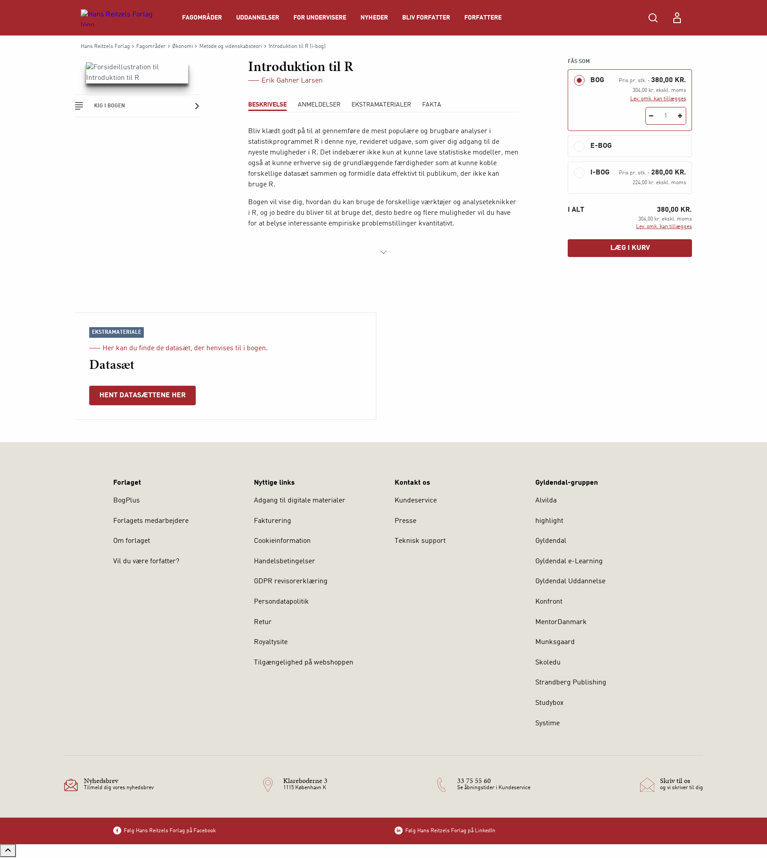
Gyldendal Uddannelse (570, 581)
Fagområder (202, 18)
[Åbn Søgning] (653, 18)
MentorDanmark (561, 622)
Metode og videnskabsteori (230, 46)
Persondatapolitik (281, 601)
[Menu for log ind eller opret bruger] (677, 18)
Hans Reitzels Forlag (105, 46)
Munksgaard (555, 642)
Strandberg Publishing (570, 682)
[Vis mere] (383, 252)
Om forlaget (131, 541)
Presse (405, 521)
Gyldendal (550, 541)
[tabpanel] (383, 191)
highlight (549, 521)
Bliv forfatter (426, 18)
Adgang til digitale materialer (299, 500)
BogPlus (126, 500)
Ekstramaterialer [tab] (381, 105)
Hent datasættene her (142, 395)
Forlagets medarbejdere (151, 521)
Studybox (549, 703)
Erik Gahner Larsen (292, 80)
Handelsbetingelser (284, 561)
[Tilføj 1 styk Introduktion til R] (680, 115)
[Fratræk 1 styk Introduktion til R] (651, 115)
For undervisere (319, 18)
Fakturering (272, 521)
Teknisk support (420, 541)
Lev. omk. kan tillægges (658, 99)
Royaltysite (271, 642)
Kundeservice (416, 500)
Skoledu (548, 662)
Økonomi (182, 46)
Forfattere (483, 18)
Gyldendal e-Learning (569, 561)
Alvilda (546, 500)
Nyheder (374, 18)
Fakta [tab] (431, 105)
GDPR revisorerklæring (291, 581)
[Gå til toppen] (8, 850)
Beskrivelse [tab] (267, 105)
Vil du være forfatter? (146, 561)
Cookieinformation (282, 541)
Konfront (548, 601)
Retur (263, 622)
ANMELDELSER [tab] (319, 105)
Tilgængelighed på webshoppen (303, 662)
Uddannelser (257, 18)
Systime (547, 723)
